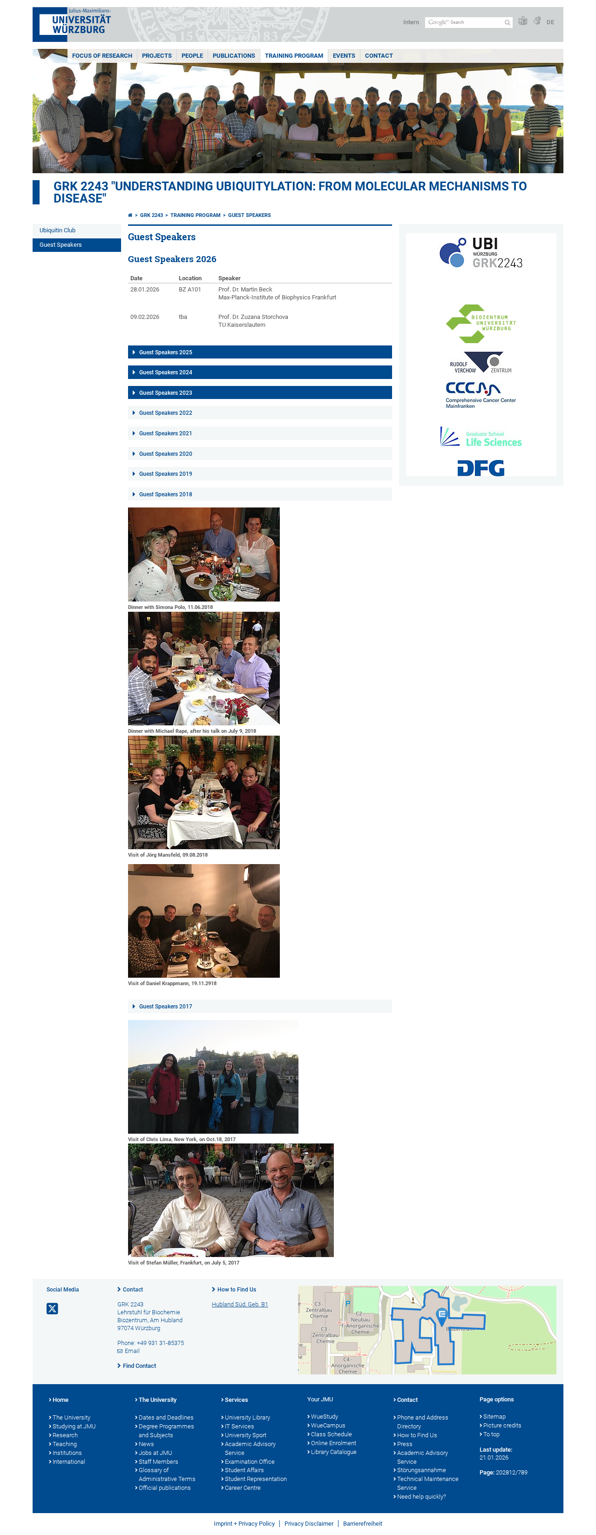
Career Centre (243, 1487)
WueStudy (324, 1416)
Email (132, 1350)
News (146, 1443)
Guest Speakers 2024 (165, 372)
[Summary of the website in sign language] (537, 21)
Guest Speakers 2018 (165, 494)
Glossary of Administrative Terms (167, 1474)
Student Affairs (244, 1470)
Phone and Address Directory (422, 1422)
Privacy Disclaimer (308, 1523)
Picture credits (502, 1425)
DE (550, 22)
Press (405, 1443)
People (192, 55)
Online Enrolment (333, 1443)
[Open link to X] (53, 1309)
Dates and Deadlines (166, 1417)
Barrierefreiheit (362, 1523)
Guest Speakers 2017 (165, 1006)
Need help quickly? (421, 1496)
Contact (379, 55)
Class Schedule (331, 1434)
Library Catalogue (334, 1451)
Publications (234, 55)
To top (491, 1434)
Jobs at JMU (155, 1452)
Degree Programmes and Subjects (166, 1431)
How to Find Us (236, 1289)
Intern (411, 22)
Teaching (65, 1443)
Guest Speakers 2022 (165, 413)
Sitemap (494, 1416)
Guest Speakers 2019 (165, 474)
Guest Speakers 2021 (165, 433)
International (69, 1461)
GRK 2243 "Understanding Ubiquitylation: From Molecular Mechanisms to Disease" (290, 192)
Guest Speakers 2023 (165, 393)
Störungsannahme (421, 1470)
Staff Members (158, 1461)
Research (65, 1435)
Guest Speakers (61, 244)
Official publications (165, 1487)
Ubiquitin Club (57, 230)
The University (71, 1417)
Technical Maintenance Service (428, 1483)
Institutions (67, 1452)
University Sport (245, 1435)
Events (344, 55)
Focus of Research (102, 55)
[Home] (130, 215)
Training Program (294, 55)
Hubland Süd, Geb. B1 (240, 1304)
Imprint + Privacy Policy (244, 1523)
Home (60, 1399)
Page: (487, 1472)
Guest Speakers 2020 (165, 454)
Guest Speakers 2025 (165, 352)
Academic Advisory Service (250, 1448)
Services (236, 1399)
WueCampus (328, 1425)
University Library (247, 1417)
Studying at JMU (74, 1426)
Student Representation (256, 1478)
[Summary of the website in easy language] (523, 21)
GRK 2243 (151, 215)
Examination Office (250, 1461)
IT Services (239, 1426)
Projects (157, 55)
